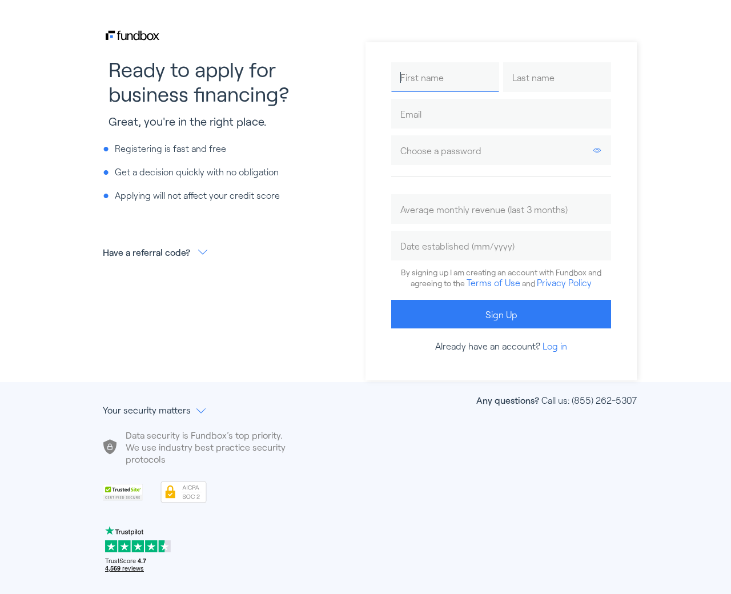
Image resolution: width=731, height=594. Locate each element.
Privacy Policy (564, 282)
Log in (555, 345)
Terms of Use (493, 282)
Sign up (501, 314)
